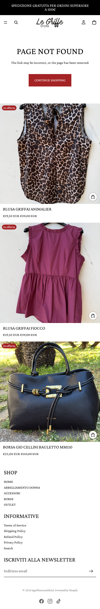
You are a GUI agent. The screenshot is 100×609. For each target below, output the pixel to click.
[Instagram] (50, 601)
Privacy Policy (13, 542)
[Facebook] (41, 601)
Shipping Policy (14, 531)
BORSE (9, 499)
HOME (8, 482)
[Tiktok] (58, 601)
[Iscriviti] (91, 571)
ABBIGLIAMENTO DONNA (22, 487)
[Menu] (5, 22)
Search (8, 548)
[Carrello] (94, 22)
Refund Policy (13, 537)
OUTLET (10, 505)
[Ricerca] (16, 22)
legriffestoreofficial (43, 590)
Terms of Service (15, 525)
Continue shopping (50, 80)
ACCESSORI (12, 493)
